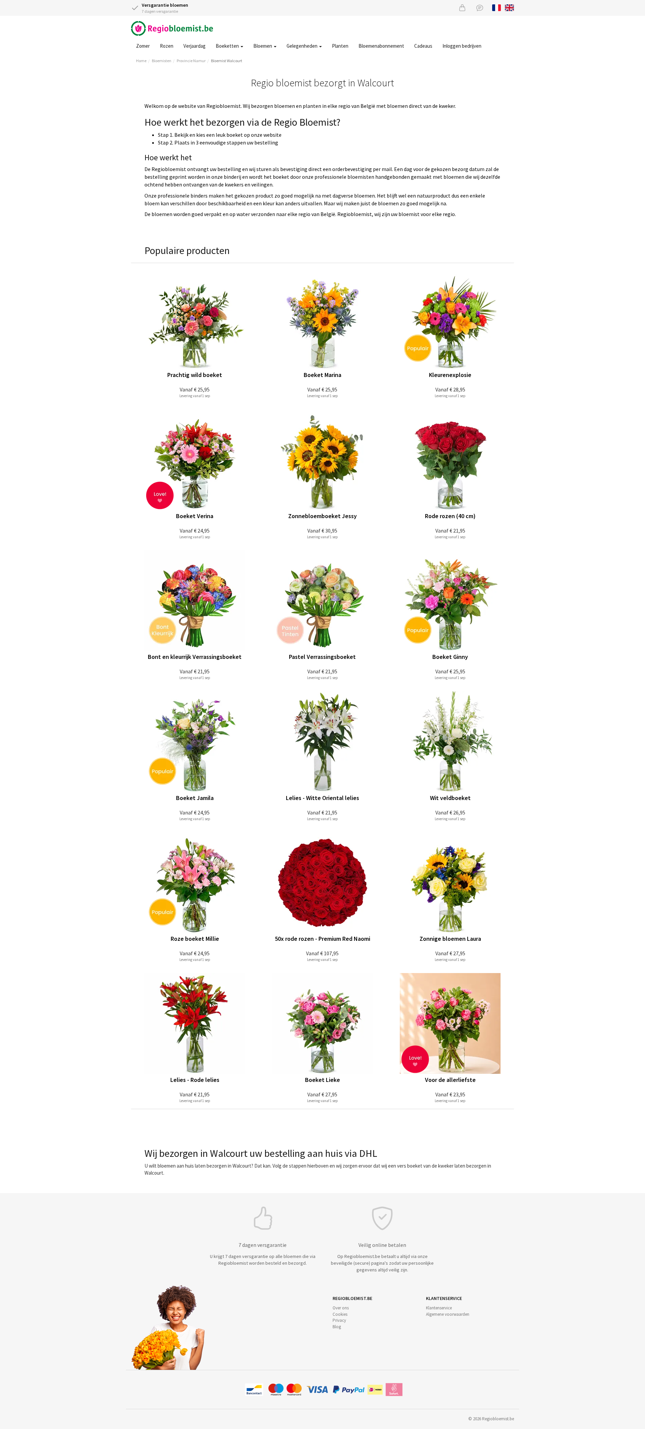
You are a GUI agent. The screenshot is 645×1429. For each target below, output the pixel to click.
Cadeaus (423, 46)
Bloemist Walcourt (226, 60)
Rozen (166, 46)
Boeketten (228, 46)
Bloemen (263, 46)
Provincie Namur (191, 60)
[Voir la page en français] (496, 7)
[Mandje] (462, 7)
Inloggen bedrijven (461, 46)
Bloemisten (161, 60)
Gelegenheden (302, 46)
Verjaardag (194, 46)
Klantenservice (439, 1308)
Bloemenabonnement (381, 46)
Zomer (143, 46)
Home (141, 60)
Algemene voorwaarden (447, 1314)
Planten (340, 46)
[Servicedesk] (479, 7)
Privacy (339, 1320)
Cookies (340, 1314)
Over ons (341, 1308)
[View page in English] (509, 7)
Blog (337, 1327)
